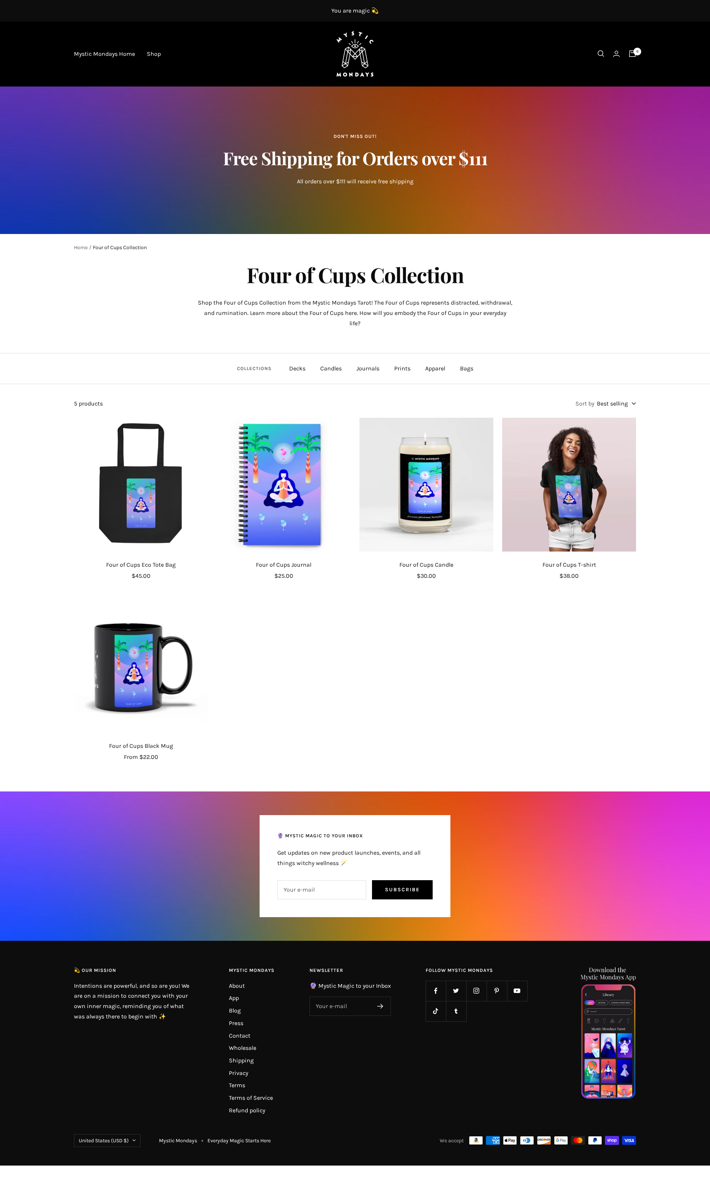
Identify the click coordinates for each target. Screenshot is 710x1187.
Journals (367, 368)
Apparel (435, 368)
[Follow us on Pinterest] (497, 991)
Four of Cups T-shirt (569, 564)
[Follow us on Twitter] (456, 991)
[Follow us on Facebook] (436, 991)
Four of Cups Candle (426, 564)
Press (236, 1023)
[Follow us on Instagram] (476, 991)
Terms (237, 1085)
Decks (297, 368)
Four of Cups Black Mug (141, 745)
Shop (154, 53)
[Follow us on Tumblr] (456, 1011)
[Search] (601, 53)
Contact (239, 1035)
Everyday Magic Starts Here (239, 1140)
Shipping (241, 1060)
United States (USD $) (104, 1140)
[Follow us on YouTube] (517, 991)
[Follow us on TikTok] (436, 1011)
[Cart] (632, 53)
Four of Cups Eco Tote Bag (141, 564)
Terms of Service (251, 1097)
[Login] (616, 54)
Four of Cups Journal (283, 564)
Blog (235, 1010)
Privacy (238, 1072)
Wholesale (242, 1047)
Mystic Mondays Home (104, 53)
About (237, 985)
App (234, 997)
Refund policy (247, 1110)
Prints (402, 368)
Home (81, 247)
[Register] (380, 1006)
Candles (331, 368)
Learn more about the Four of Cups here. (304, 312)
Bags (466, 368)
